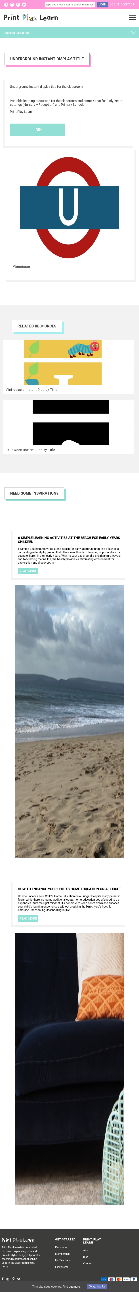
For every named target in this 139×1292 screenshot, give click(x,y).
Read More (28, 571)
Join (102, 4)
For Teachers (62, 1260)
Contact (127, 4)
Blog (85, 1256)
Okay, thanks (97, 1286)
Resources (61, 1247)
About (86, 1250)
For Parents (61, 1266)
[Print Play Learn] (31, 24)
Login (114, 4)
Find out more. (72, 1286)
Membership (62, 1253)
